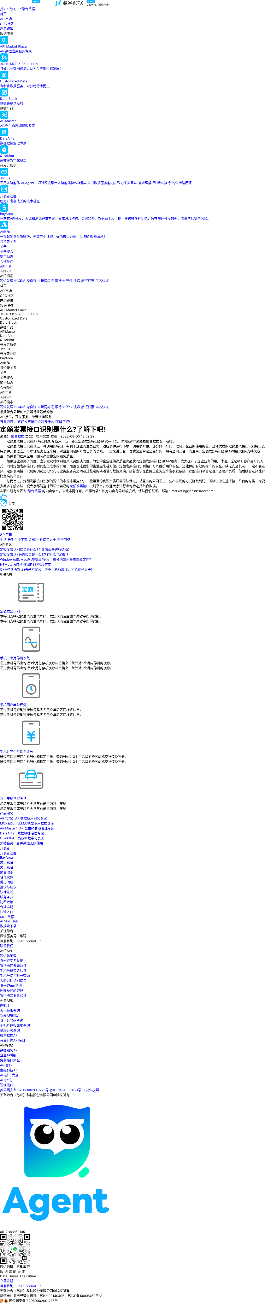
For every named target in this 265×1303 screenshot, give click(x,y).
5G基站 (19, 281)
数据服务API (9, 1050)
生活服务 (6, 540)
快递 (76, 281)
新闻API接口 (9, 1015)
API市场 (6, 19)
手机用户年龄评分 (13, 705)
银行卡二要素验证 (13, 995)
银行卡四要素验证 (13, 966)
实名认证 (102, 281)
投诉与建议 (8, 887)
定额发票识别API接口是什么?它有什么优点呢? (34, 554)
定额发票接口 (79, 486)
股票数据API (9, 1035)
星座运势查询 (10, 1030)
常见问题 (6, 882)
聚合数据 (17, 436)
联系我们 (6, 946)
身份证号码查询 (11, 1020)
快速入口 (6, 912)
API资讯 (6, 1080)
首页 (3, 14)
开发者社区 (8, 853)
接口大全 (49, 540)
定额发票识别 (10, 611)
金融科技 (35, 540)
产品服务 (6, 813)
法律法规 (6, 892)
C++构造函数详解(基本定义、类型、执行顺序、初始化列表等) (46, 569)
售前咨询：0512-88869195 (21, 1286)
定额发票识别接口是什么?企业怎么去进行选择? (35, 549)
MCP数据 (7, 917)
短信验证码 (8, 956)
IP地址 (5, 1005)
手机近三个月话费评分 (16, 752)
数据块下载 (8, 926)
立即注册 (6, 1281)
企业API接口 (9, 1055)
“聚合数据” (34, 491)
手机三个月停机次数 (15, 658)
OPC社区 (7, 24)
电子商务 (63, 540)
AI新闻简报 (45, 281)
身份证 (31, 281)
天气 (69, 281)
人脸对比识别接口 (13, 981)
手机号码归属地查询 (15, 1025)
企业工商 (21, 540)
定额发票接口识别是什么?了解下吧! (44, 422)
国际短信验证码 (11, 990)
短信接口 (6, 1085)
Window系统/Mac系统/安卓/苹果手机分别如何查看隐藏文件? (45, 559)
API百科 (6, 266)
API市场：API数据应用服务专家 (23, 818)
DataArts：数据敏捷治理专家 (22, 833)
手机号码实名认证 (13, 971)
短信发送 (6, 281)
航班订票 (87, 281)
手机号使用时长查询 (15, 976)
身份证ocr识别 (11, 986)
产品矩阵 (6, 29)
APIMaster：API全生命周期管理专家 (27, 828)
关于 (3, 247)
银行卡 (60, 281)
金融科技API (9, 1070)
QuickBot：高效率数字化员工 (22, 838)
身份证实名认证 (11, 961)
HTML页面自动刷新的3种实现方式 (25, 564)
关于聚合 (6, 252)
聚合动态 (6, 256)
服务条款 (6, 897)
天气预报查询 (10, 1010)
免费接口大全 (10, 1060)
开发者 (5, 848)
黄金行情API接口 (12, 1040)
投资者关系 (8, 242)
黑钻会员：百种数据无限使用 (21, 843)
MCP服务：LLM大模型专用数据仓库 (27, 823)
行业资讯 (6, 422)
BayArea (6, 857)
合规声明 (6, 907)
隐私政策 (6, 902)
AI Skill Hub (9, 921)
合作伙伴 (6, 261)
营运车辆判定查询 (13, 798)
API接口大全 (9, 1075)
